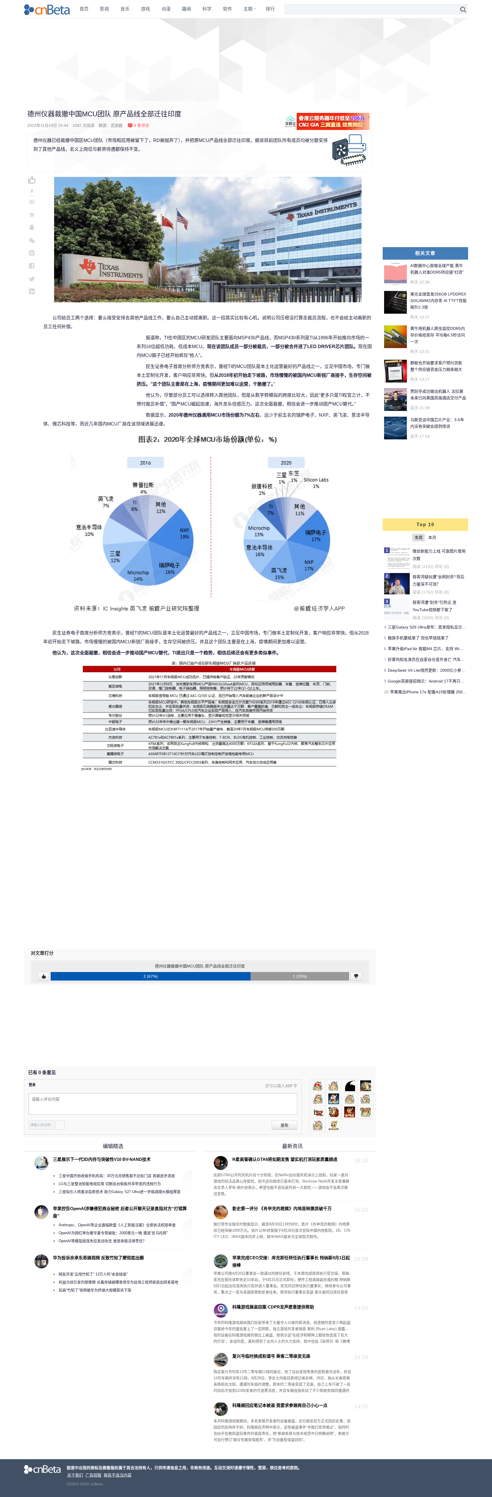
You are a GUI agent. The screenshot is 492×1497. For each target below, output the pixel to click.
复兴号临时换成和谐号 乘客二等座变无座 (271, 1356)
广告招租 (93, 1475)
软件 (227, 9)
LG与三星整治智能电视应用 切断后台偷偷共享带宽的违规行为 (110, 1184)
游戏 (145, 9)
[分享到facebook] (32, 265)
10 (386, 692)
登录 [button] (32, 1085)
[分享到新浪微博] (32, 201)
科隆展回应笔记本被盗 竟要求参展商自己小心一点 (279, 1405)
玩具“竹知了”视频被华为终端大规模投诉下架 (95, 1290)
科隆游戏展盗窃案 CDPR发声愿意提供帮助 (273, 1306)
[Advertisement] (246, 60)
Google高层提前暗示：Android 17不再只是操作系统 (434, 681)
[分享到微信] (32, 240)
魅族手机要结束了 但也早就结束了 (418, 638)
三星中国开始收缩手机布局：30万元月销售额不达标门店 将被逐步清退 (117, 1176)
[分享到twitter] (32, 278)
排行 (270, 9)
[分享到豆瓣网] (32, 253)
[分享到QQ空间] (32, 214)
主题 (248, 9)
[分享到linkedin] (32, 291)
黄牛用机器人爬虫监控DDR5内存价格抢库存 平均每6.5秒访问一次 (437, 335)
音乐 (125, 9)
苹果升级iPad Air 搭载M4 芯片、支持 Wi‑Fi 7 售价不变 (436, 648)
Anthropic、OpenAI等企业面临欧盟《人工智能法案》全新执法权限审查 (117, 1225)
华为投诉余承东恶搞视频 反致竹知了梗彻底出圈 (98, 1257)
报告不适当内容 (118, 1475)
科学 (207, 9)
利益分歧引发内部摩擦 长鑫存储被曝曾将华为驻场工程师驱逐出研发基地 (118, 1282)
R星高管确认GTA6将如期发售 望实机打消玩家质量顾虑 (284, 1159)
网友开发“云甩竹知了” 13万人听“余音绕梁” (93, 1274)
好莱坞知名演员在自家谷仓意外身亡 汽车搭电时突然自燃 (438, 659)
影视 (104, 9)
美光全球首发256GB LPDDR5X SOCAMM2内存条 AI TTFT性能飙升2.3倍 (438, 300)
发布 (284, 1125)
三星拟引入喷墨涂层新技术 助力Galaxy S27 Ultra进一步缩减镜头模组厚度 (120, 1192)
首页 (84, 9)
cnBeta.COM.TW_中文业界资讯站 (47, 9)
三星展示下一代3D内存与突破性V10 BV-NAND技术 (102, 1159)
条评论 (141, 125)
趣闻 (186, 9)
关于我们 (75, 1475)
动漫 (166, 9)
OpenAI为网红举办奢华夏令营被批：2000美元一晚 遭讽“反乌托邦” (113, 1233)
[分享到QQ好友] (32, 227)
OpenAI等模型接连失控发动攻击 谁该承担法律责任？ (102, 1241)
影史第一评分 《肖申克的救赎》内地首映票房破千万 (282, 1208)
